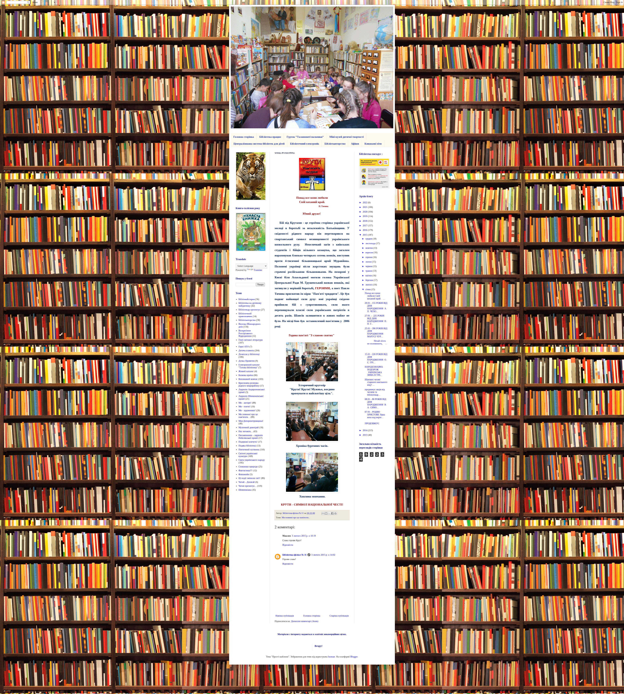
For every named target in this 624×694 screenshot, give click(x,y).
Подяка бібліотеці (247, 445)
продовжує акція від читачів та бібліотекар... (375, 392)
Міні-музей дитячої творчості (346, 137)
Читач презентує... (248, 486)
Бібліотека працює (270, 137)
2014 (365, 430)
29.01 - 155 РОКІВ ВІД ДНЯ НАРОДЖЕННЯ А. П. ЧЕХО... (376, 307)
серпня (369, 257)
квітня (368, 275)
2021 (365, 207)
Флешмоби (244, 474)
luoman (331, 656)
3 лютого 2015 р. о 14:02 (323, 555)
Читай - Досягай (247, 482)
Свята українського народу (252, 460)
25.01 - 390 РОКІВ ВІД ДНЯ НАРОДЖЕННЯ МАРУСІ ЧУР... (376, 332)
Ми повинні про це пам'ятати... (296, 517)
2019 (365, 216)
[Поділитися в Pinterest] (335, 513)
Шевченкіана (245, 490)
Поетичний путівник (249, 449)
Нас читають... (246, 431)
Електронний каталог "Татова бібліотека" (249, 366)
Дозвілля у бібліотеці (249, 354)
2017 (365, 225)
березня (369, 280)
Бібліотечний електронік (304, 143)
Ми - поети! (244, 406)
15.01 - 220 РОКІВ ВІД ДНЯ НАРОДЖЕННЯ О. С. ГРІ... (376, 358)
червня (369, 266)
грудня (369, 239)
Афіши (355, 143)
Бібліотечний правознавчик (245, 315)
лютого (369, 284)
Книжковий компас (248, 379)
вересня (369, 252)
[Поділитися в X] (329, 513)
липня (368, 262)
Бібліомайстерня (247, 299)
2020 (365, 212)
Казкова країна (246, 375)
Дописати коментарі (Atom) (304, 621)
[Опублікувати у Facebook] (332, 513)
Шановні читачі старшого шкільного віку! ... (376, 382)
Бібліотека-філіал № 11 (294, 555)
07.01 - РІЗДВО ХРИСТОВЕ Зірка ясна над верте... (375, 415)
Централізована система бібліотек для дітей (259, 143)
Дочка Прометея (246, 361)
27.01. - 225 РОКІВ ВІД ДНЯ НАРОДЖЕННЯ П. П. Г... (376, 320)
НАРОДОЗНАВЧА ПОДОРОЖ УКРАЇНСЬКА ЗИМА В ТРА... (374, 371)
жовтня (369, 248)
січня (368, 289)
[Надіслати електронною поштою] (323, 513)
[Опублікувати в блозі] (326, 513)
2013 (365, 435)
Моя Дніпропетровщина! (251, 421)
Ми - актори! (245, 403)
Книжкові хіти (373, 143)
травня (369, 271)
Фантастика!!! (245, 470)
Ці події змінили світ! (249, 478)
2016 (365, 230)
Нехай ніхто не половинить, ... (376, 342)
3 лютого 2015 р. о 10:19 (304, 536)
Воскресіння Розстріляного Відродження (245, 333)
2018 (365, 221)
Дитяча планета (246, 350)
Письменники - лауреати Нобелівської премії (251, 436)
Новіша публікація (284, 616)
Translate (258, 270)
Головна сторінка (243, 137)
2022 (365, 202)
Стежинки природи (248, 466)
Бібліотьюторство (335, 143)
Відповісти (287, 545)
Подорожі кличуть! (248, 442)
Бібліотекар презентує (249, 309)
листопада (370, 243)
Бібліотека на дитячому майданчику (250, 304)
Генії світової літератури (251, 340)
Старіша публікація (339, 616)
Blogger (354, 656)
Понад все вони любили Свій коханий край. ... (375, 296)
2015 (365, 235)
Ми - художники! (247, 410)
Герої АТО (244, 346)
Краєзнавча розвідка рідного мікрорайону (249, 384)
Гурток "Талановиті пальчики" (305, 137)
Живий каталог (246, 371)
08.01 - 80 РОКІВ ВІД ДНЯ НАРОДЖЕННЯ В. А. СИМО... (376, 403)
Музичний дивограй (249, 427)
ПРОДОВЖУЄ (372, 423)
